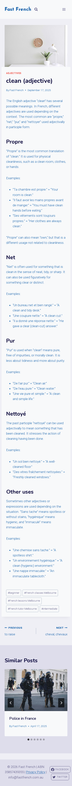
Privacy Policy (35, 772)
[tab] (28, 739)
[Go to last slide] (11, 702)
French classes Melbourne (40, 592)
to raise (13, 631)
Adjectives (13, 73)
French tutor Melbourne (22, 608)
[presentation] (36, 690)
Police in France (22, 718)
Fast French (17, 90)
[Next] (61, 702)
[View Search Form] (36, 9)
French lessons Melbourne (24, 600)
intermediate (49, 608)
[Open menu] (63, 9)
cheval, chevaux (56, 631)
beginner (13, 592)
